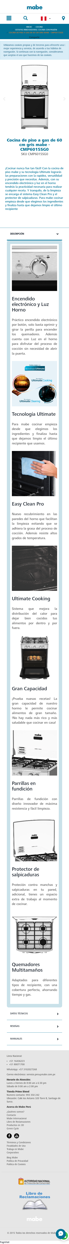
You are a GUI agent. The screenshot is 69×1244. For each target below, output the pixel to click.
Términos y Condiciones (19, 1142)
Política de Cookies (16, 1164)
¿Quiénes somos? (15, 1112)
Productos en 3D (15, 1125)
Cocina (39, 27)
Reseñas (14, 1026)
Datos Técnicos (19, 1013)
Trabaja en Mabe (15, 1149)
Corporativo (13, 1152)
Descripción (17, 234)
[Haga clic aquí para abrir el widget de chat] (61, 1234)
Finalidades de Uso (16, 1146)
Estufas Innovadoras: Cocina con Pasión (36, 30)
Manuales (16, 1038)
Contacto (11, 1115)
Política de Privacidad (17, 1161)
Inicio (29, 27)
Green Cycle (13, 1128)
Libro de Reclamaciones (18, 1122)
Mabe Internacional (16, 1118)
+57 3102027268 (28, 1069)
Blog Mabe (12, 1157)
